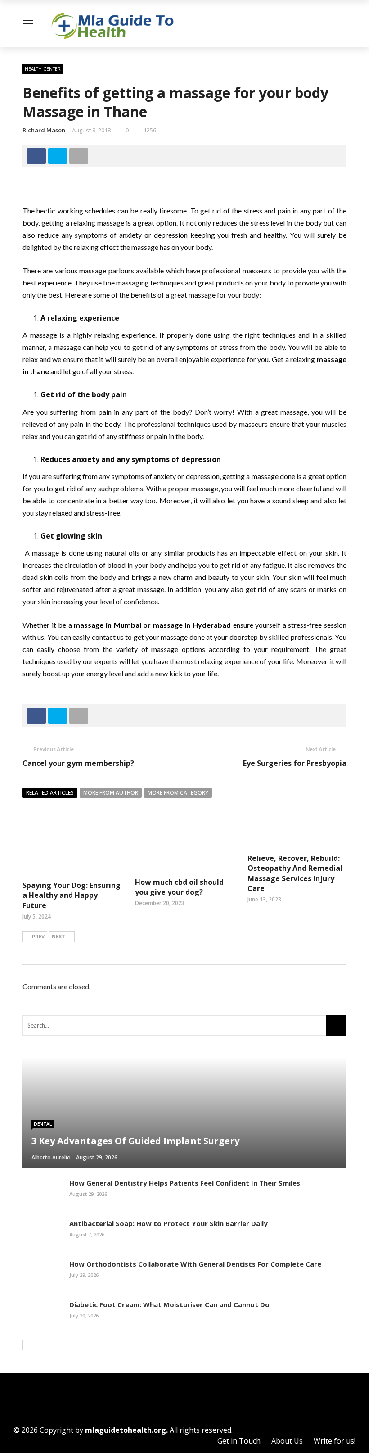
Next (58, 936)
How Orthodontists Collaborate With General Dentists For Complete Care (195, 1263)
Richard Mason (43, 130)
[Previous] (29, 1345)
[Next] (44, 1345)
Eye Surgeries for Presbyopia (294, 763)
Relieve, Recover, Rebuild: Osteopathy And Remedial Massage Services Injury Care (295, 873)
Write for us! (335, 1441)
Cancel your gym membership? (78, 763)
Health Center (43, 69)
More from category (178, 793)
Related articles (50, 793)
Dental (43, 1124)
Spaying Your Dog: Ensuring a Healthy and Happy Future (71, 895)
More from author (110, 793)
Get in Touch (239, 1441)
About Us (287, 1441)
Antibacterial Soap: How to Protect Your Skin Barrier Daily (168, 1223)
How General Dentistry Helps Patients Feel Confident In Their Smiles (184, 1182)
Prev (38, 936)
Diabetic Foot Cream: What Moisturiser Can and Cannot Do (169, 1304)
